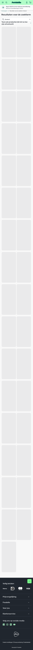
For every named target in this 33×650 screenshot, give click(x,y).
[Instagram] (7, 624)
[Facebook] (4, 624)
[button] (2, 2)
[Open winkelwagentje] (30, 2)
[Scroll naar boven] (29, 581)
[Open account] (26, 2)
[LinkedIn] (11, 624)
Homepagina (4, 11)
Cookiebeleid (27, 642)
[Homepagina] (16, 2)
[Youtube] (14, 624)
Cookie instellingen (8, 642)
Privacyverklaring (18, 642)
